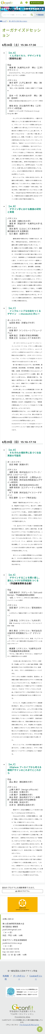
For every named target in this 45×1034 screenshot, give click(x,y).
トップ (4, 21)
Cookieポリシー (36, 977)
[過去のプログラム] (21, 3)
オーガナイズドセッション (18, 21)
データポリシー (19, 977)
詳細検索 (41, 15)
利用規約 (6, 977)
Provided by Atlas (22, 1017)
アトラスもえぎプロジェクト (29, 1025)
